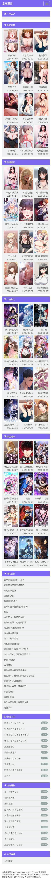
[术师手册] (43, 314)
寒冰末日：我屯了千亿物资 (16, 648)
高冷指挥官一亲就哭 (13, 844)
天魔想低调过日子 (12, 758)
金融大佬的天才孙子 (13, 833)
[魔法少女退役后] (12, 273)
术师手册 (43, 329)
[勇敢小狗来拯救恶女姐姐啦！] (12, 483)
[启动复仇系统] (43, 273)
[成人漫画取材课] (43, 177)
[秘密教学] (43, 40)
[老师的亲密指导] (12, 104)
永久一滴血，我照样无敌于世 (17, 654)
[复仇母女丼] (27, 104)
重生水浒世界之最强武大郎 (16, 702)
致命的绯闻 (9, 696)
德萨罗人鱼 (28, 329)
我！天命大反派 (12, 329)
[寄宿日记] (12, 72)
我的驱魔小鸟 (10, 752)
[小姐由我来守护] (43, 209)
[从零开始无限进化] (27, 346)
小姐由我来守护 (43, 224)
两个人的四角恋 (43, 530)
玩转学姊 (12, 150)
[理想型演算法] (43, 135)
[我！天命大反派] (12, 314)
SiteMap (35, 872)
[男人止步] (12, 241)
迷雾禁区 (8, 707)
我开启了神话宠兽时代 (14, 627)
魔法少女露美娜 (12, 224)
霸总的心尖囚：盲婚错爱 (15, 686)
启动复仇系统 (43, 287)
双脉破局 (8, 664)
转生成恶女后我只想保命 (15, 670)
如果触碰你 (9, 746)
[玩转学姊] (12, 135)
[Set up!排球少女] (27, 135)
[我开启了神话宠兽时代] (27, 515)
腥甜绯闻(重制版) (12, 561)
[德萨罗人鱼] (27, 314)
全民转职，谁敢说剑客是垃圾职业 (19, 675)
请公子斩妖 (43, 393)
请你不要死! (9, 659)
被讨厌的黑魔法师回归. (14, 585)
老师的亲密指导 (12, 118)
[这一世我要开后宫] (27, 209)
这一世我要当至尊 (43, 361)
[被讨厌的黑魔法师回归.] (27, 451)
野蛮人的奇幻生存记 (13, 770)
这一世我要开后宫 (28, 224)
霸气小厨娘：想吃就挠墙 (15, 622)
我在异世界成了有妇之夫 (15, 740)
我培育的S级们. (43, 466)
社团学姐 (12, 55)
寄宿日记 (12, 87)
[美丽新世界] (27, 72)
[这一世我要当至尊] (43, 346)
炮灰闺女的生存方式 (13, 809)
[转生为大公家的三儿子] (12, 451)
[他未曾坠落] (12, 378)
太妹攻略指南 (28, 255)
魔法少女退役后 (12, 287)
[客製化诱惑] (27, 177)
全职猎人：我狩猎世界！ (15, 617)
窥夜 (28, 498)
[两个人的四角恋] (43, 515)
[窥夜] (27, 483)
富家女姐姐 (28, 55)
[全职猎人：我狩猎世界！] (43, 483)
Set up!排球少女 (27, 150)
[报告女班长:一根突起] (43, 410)
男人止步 (12, 255)
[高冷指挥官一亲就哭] (12, 410)
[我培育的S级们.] (43, 451)
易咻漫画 (7, 3)
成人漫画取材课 (43, 192)
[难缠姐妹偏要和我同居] (43, 241)
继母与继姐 (43, 118)
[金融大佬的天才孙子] (27, 378)
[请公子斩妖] (43, 378)
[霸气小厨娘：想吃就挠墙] (12, 515)
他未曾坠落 (12, 393)
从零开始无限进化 (28, 361)
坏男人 (7, 776)
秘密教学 (43, 55)
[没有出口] (27, 273)
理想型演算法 (43, 150)
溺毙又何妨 (9, 764)
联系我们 (42, 872)
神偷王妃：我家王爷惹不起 (16, 734)
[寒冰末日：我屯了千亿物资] (27, 547)
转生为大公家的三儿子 (14, 579)
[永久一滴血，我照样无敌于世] (43, 547)
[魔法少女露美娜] (12, 209)
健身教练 (43, 87)
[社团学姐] (12, 40)
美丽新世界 (28, 87)
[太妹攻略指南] (27, 241)
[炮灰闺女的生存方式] (12, 346)
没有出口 (28, 287)
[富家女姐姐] (27, 40)
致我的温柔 (9, 691)
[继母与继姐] (43, 104)
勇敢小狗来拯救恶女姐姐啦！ (17, 606)
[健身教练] (43, 72)
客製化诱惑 (28, 192)
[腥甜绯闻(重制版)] (12, 547)
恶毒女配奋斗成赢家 (13, 680)
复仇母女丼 (28, 118)
